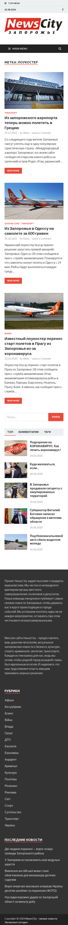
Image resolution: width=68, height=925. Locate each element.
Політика (11, 779)
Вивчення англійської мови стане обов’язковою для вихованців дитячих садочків (30, 875)
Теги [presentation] (47, 431)
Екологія (10, 746)
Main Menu (19, 48)
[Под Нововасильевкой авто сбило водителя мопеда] (16, 536)
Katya (26, 238)
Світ (8, 799)
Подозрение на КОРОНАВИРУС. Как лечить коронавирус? (45, 446)
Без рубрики (13, 706)
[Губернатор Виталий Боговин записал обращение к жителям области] (16, 510)
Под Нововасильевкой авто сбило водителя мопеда (46, 539)
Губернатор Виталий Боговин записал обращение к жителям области (45, 515)
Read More (13, 171)
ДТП (8, 739)
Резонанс (11, 785)
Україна (10, 825)
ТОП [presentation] (10, 431)
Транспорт (11, 113)
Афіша (9, 700)
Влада (9, 726)
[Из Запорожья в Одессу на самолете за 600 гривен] (34, 202)
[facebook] (62, 9)
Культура (11, 772)
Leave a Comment (41, 132)
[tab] (10, 432)
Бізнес (8, 333)
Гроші (9, 733)
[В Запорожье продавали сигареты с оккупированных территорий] (16, 484)
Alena (26, 132)
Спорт (9, 805)
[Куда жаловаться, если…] (16, 464)
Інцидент (11, 759)
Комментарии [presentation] (28, 431)
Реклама (10, 792)
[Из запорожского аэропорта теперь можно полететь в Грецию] (34, 92)
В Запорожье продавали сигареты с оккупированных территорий (46, 490)
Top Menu (14, 3)
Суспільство (12, 223)
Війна (8, 720)
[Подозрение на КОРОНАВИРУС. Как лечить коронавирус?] (16, 442)
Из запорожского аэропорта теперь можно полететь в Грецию (31, 122)
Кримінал (11, 766)
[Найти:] (34, 417)
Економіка (11, 752)
